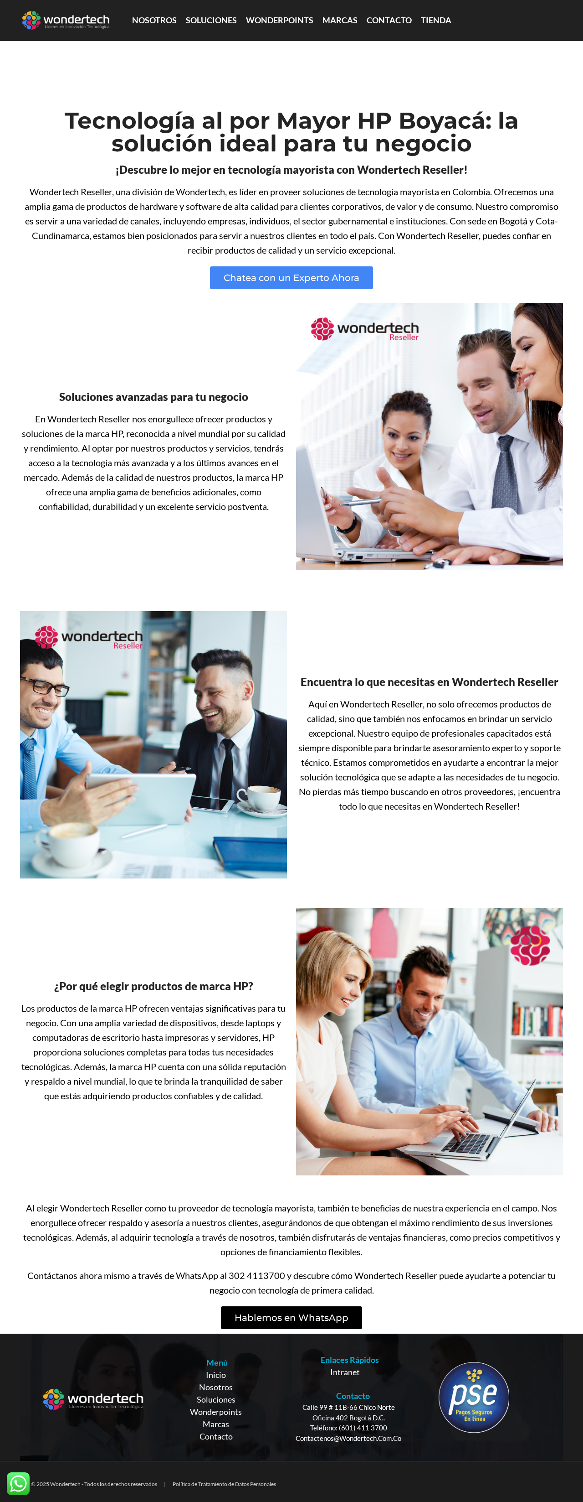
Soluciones (216, 1399)
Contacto (216, 1436)
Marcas (216, 1424)
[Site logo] (65, 20)
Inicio (216, 1375)
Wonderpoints (216, 1412)
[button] (291, 277)
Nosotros (216, 1387)
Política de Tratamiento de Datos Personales (224, 1484)
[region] (291, 1397)
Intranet (345, 1372)
